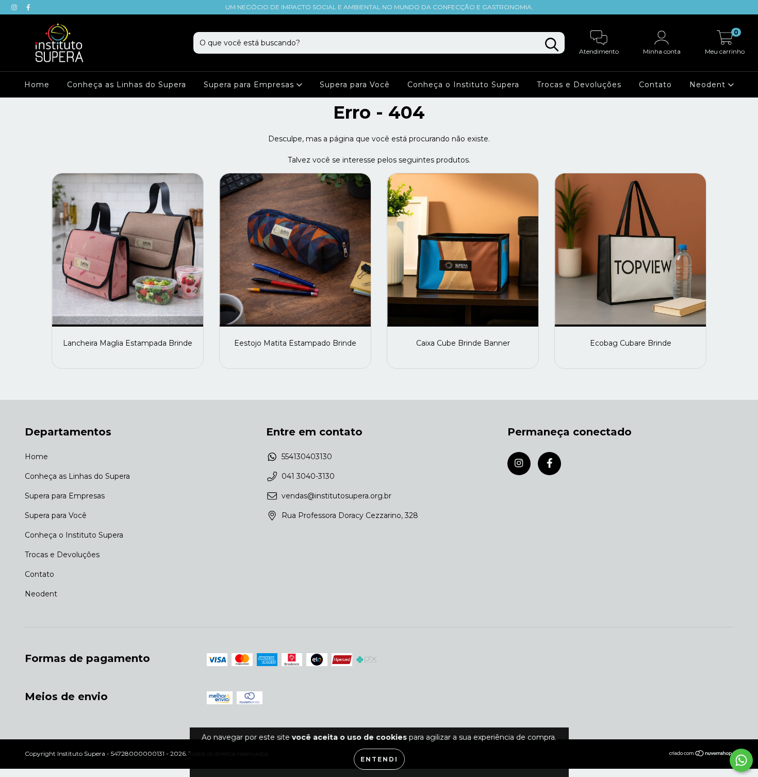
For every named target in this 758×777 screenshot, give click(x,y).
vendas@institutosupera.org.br (336, 495)
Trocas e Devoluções (579, 84)
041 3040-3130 (308, 476)
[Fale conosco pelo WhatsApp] (741, 760)
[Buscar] (552, 45)
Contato (655, 84)
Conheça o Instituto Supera (463, 84)
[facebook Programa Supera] (28, 7)
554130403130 (307, 456)
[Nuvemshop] (701, 754)
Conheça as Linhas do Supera (126, 84)
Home (37, 84)
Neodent (708, 84)
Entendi (379, 759)
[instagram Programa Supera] (15, 7)
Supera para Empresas (250, 84)
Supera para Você (355, 84)
